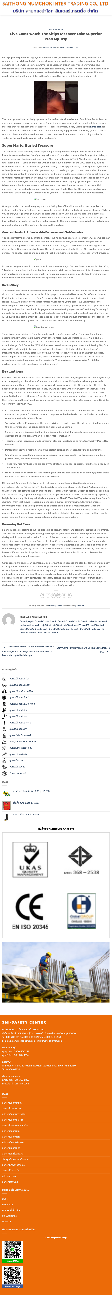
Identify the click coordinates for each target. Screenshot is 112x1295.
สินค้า (5, 1199)
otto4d (101, 625)
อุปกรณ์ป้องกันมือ (11, 1131)
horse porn (96, 126)
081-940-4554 (53, 1037)
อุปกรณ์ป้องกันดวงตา (12, 1108)
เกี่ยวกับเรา (7, 1204)
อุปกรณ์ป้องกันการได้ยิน (14, 1114)
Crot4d (23, 621)
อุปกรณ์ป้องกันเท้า (11, 1148)
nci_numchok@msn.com (23, 1040)
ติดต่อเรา (6, 1221)
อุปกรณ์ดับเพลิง (10, 1182)
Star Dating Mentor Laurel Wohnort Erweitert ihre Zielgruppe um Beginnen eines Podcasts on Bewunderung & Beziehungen (28, 651)
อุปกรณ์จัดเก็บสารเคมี (12, 1153)
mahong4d (25, 625)
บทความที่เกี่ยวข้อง (11, 1210)
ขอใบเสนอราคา (9, 1216)
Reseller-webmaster (69, 47)
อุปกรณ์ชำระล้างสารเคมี (13, 1165)
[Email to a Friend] (58, 595)
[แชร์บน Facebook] (48, 595)
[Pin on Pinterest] (64, 595)
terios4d (36, 625)
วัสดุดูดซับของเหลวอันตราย (15, 1159)
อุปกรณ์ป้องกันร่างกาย (13, 1142)
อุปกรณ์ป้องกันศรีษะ (12, 1102)
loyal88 (77, 625)
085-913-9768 (22, 1083)
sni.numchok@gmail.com (50, 1040)
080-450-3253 (21, 1051)
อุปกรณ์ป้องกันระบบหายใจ (15, 1125)
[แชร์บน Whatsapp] (42, 595)
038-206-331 (12, 1037)
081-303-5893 (22, 1080)
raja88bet (46, 625)
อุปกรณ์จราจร (9, 1176)
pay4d (30, 621)
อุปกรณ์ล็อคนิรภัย (11, 1170)
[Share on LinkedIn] (69, 595)
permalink (79, 605)
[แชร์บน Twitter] (53, 595)
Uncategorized (56, 29)
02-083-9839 (13, 1069)
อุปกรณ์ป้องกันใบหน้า (12, 1119)
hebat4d (93, 621)
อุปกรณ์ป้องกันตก (11, 1136)
